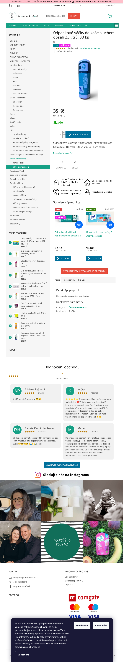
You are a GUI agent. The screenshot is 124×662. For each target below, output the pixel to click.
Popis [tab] (57, 279)
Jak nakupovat (58, 5)
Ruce (12, 114)
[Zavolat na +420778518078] (13, 5)
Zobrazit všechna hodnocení (62, 464)
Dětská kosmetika (18, 97)
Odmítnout (82, 625)
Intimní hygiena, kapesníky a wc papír (27, 154)
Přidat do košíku (80, 134)
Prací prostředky (17, 171)
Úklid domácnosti (21, 166)
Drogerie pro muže (18, 175)
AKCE (12, 49)
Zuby (12, 126)
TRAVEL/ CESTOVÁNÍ (19, 57)
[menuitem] (13, 25)
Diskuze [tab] (81, 279)
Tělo (12, 130)
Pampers (17, 89)
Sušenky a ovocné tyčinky (25, 199)
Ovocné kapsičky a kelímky (25, 207)
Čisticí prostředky (18, 158)
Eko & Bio (14, 40)
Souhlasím (101, 625)
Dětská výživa (16, 183)
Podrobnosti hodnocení (89, 48)
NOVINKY (14, 53)
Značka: (64, 51)
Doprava (69, 584)
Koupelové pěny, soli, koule (25, 142)
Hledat (73, 16)
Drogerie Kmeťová (21, 586)
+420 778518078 (20, 582)
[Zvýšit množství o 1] (63, 132)
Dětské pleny (16, 65)
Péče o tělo (18, 106)
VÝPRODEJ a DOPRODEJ (20, 61)
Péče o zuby (18, 110)
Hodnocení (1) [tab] (69, 279)
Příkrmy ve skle (20, 203)
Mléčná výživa (19, 195)
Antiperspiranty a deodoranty (26, 146)
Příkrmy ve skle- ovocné (24, 187)
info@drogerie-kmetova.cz (25, 577)
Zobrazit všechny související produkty (84, 271)
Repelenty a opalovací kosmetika (28, 150)
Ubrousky (17, 101)
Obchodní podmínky (74, 580)
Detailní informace (61, 153)
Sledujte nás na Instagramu (66, 475)
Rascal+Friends (20, 93)
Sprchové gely (19, 134)
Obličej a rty (15, 122)
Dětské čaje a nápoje (22, 211)
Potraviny (14, 215)
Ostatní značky (20, 69)
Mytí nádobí (18, 162)
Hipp (15, 81)
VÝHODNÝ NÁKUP (17, 45)
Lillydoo (16, 85)
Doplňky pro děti (17, 179)
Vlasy (12, 118)
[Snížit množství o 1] (63, 136)
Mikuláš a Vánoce (18, 219)
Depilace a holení (20, 138)
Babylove (17, 73)
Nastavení (23, 654)
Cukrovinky (15, 223)
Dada (15, 77)
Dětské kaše (18, 191)
